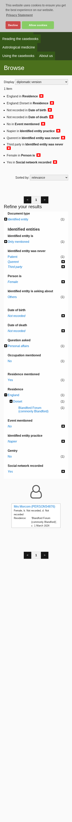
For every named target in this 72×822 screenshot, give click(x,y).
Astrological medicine (18, 47)
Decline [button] (13, 25)
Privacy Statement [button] (19, 15)
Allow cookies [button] (38, 25)
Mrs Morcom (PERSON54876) (34, 506)
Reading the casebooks (20, 39)
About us (46, 56)
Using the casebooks (18, 56)
